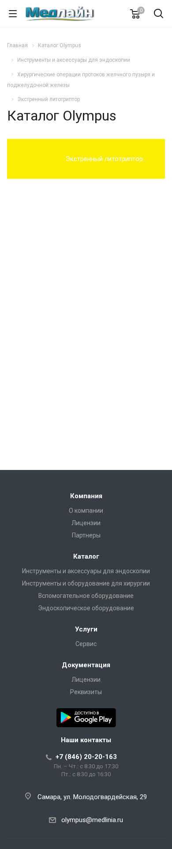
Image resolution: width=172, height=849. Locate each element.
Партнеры (86, 535)
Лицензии (86, 522)
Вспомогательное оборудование (86, 595)
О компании (86, 510)
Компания (86, 496)
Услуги (86, 629)
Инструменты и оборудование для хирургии (86, 583)
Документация (86, 665)
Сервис (86, 643)
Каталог (86, 556)
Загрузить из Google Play (86, 717)
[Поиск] (158, 14)
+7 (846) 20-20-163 (86, 757)
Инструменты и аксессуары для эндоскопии (86, 571)
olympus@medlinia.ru (92, 820)
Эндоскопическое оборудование (86, 608)
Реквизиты (86, 691)
